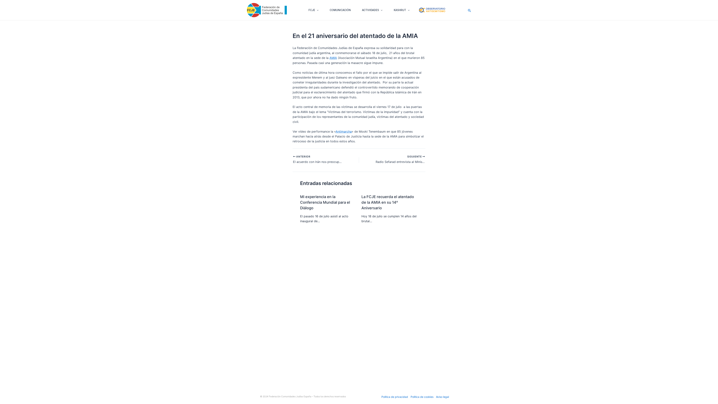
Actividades (370, 10)
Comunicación (340, 10)
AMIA (333, 58)
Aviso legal (442, 396)
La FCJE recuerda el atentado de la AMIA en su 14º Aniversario (387, 202)
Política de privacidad (394, 396)
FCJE (312, 10)
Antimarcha (344, 131)
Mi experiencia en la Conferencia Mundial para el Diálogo (325, 202)
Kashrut (400, 10)
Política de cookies (422, 396)
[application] (316, 10)
